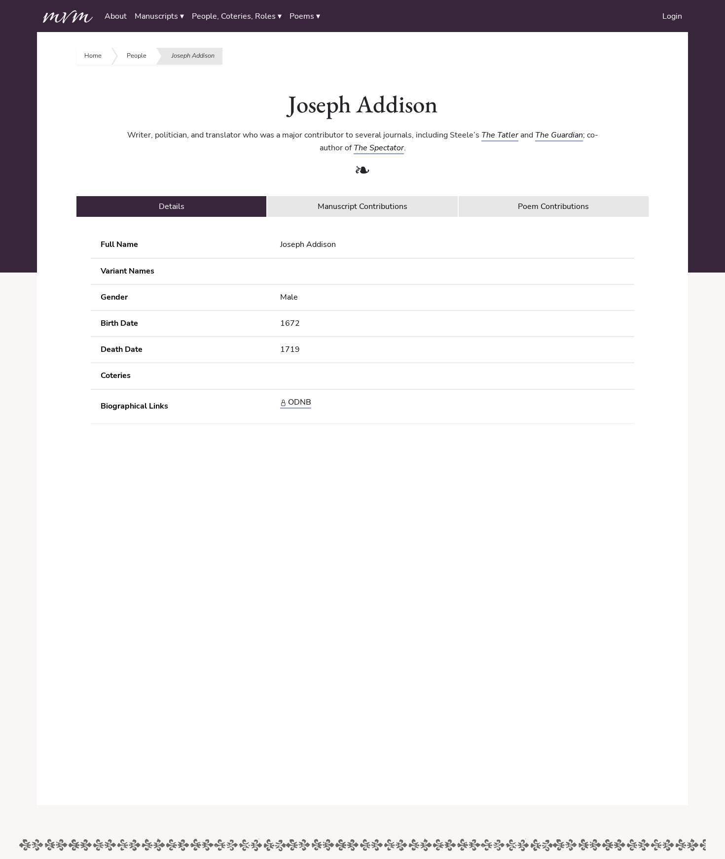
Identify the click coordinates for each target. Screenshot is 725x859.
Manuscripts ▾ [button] (159, 16)
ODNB (298, 402)
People (136, 55)
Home (93, 55)
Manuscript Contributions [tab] (362, 206)
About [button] (116, 16)
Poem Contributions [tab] (553, 206)
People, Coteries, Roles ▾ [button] (237, 16)
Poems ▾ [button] (305, 16)
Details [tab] (171, 206)
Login (672, 16)
